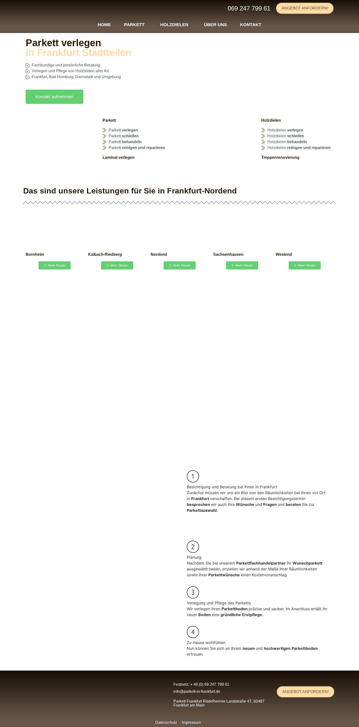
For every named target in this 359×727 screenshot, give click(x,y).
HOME (104, 24)
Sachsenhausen (228, 254)
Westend (284, 254)
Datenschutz (166, 722)
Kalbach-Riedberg (105, 254)
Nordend (159, 254)
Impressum (191, 722)
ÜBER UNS (215, 24)
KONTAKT (250, 24)
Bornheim (35, 254)
